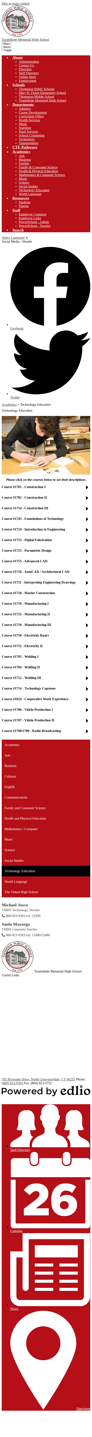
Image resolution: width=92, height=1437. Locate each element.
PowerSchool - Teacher (34, 226)
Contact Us (26, 65)
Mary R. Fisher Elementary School (42, 93)
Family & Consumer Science (38, 167)
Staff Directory (29, 73)
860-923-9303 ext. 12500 (23, 916)
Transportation (28, 143)
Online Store (27, 77)
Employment (27, 81)
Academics (9, 404)
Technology (27, 139)
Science (24, 182)
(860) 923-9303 (13, 1083)
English (24, 163)
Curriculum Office (31, 116)
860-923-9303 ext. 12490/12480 (28, 935)
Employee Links (30, 218)
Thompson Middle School (36, 96)
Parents (24, 206)
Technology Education (34, 190)
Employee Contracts (32, 214)
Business (25, 159)
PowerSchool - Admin (34, 222)
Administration (29, 61)
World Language (30, 194)
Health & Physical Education (38, 171)
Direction (25, 69)
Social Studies (28, 186)
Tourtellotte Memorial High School (42, 100)
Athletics (25, 109)
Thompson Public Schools (36, 89)
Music (23, 124)
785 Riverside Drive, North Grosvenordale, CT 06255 (38, 1079)
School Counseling (32, 135)
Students (24, 202)
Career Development (33, 112)
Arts (22, 156)
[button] (17, 57)
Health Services (29, 120)
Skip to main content (16, 3)
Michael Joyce (15, 904)
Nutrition (25, 128)
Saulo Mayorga (16, 924)
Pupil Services (28, 131)
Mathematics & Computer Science (42, 175)
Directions (83, 1408)
